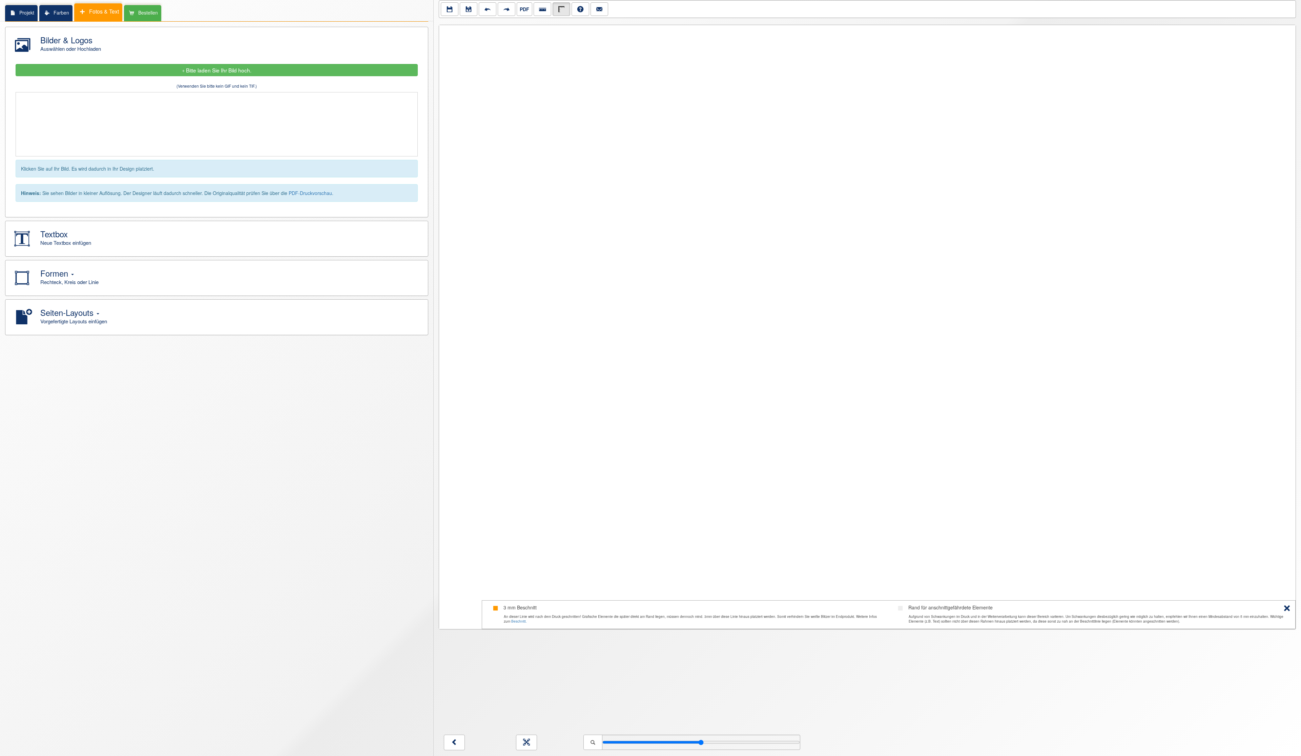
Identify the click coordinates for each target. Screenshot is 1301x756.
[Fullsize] (526, 742)
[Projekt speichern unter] (468, 9)
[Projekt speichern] (449, 9)
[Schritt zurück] (487, 9)
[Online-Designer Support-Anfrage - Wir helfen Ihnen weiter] (599, 9)
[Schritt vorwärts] (506, 9)
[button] (217, 45)
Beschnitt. (519, 621)
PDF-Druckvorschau (310, 193)
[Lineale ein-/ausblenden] (542, 9)
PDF (524, 9)
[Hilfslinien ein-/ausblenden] (561, 9)
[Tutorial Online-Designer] (580, 9)
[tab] (21, 13)
